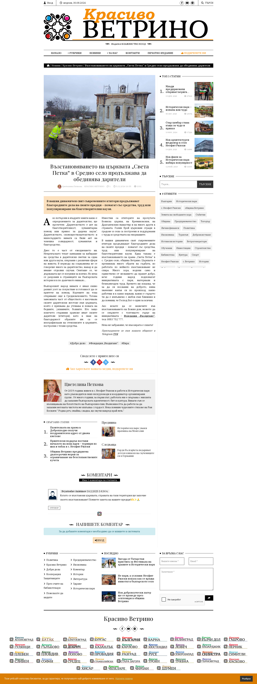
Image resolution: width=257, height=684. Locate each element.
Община (165, 221)
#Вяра (125, 343)
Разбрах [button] (246, 678)
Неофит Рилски (170, 261)
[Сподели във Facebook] (93, 362)
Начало (56, 53)
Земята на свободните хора (176, 214)
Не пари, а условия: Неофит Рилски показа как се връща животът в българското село (136, 578)
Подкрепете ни (195, 53)
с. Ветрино (189, 261)
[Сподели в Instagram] (99, 362)
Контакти (133, 53)
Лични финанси (170, 228)
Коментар (79, 569)
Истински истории (172, 241)
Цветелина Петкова (72, 186)
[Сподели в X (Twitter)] (106, 362)
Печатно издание (160, 53)
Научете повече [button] (124, 678)
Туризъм (183, 234)
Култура (183, 254)
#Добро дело (77, 343)
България (166, 201)
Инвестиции (183, 248)
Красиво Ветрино (73, 65)
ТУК (115, 334)
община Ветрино (194, 208)
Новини (95, 53)
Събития (200, 214)
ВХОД (100, 540)
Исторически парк (186, 201)
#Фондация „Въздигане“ (103, 343)
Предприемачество (185, 221)
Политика (189, 228)
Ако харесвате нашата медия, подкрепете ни (101, 369)
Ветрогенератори (197, 241)
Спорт (195, 254)
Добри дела (53, 569)
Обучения (166, 248)
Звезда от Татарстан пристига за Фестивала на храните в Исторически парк (136, 561)
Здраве (77, 583)
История (204, 261)
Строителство (203, 248)
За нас (113, 53)
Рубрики (75, 53)
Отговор (54, 508)
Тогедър (205, 221)
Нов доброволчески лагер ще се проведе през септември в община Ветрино (134, 597)
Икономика (167, 234)
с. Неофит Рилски (171, 208)
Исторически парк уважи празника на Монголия (132, 429)
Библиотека (167, 254)
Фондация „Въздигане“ (139, 315)
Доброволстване (202, 234)
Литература (80, 578)
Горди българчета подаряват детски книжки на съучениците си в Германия (135, 452)
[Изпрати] (209, 598)
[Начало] (48, 65)
